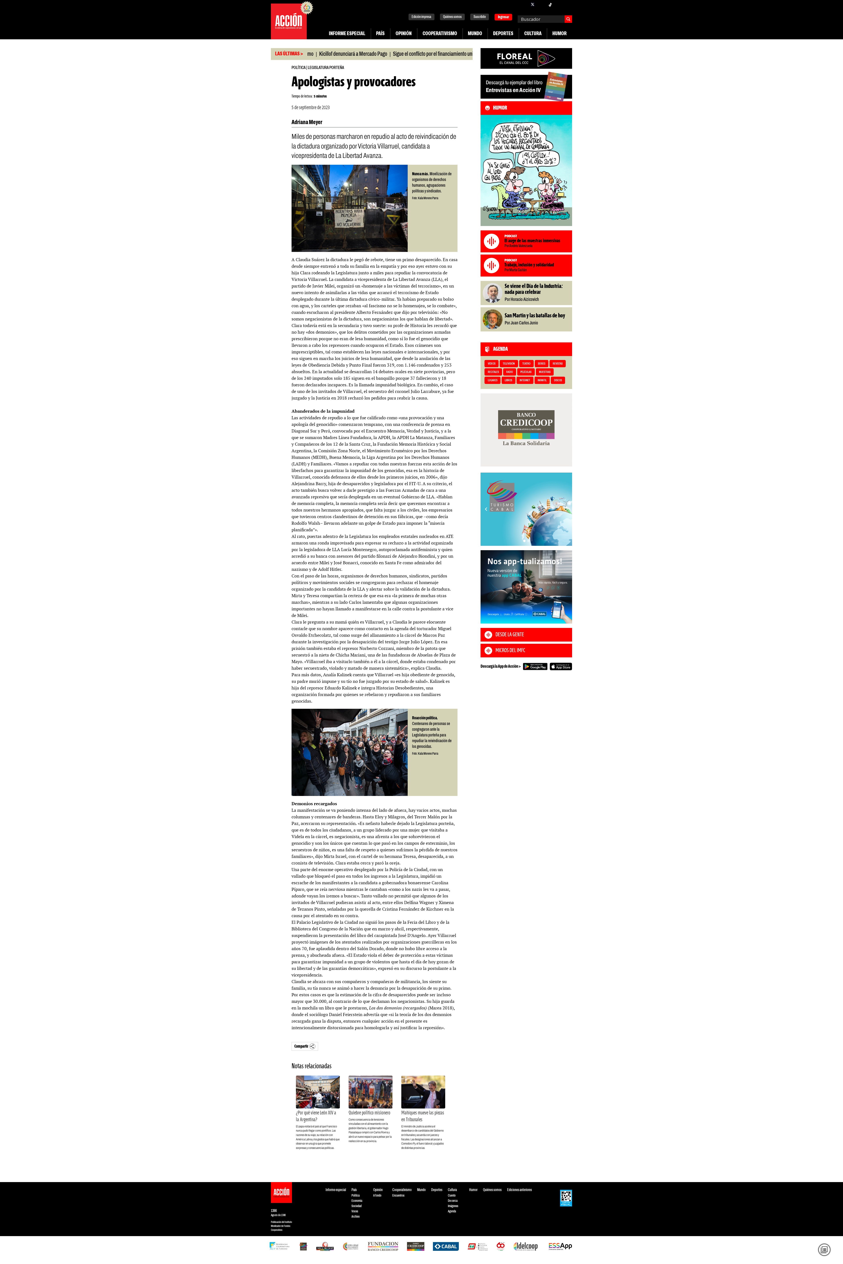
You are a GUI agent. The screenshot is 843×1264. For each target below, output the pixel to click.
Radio (509, 372)
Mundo (475, 33)
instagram (541, 4)
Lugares (492, 380)
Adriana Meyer (307, 122)
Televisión (509, 363)
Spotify (568, 4)
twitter (532, 4)
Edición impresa (421, 17)
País (380, 33)
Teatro (526, 363)
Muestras (545, 372)
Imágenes (453, 1206)
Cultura (533, 33)
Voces (354, 1211)
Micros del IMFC (510, 650)
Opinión (404, 33)
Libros (508, 380)
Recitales (493, 372)
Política (299, 68)
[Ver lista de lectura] (824, 1249)
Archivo (355, 1216)
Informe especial (347, 33)
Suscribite (480, 17)
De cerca (453, 1201)
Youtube (559, 4)
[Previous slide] (486, 509)
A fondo (377, 1195)
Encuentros (398, 1195)
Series (541, 363)
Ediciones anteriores (519, 1190)
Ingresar (503, 17)
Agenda (452, 1211)
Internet (525, 380)
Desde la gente (509, 635)
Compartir (301, 1046)
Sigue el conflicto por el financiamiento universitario (388, 54)
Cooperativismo (440, 33)
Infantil (542, 380)
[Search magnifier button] (568, 19)
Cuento (452, 1195)
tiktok (550, 4)
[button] (524, 541)
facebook (524, 4)
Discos (558, 380)
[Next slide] (566, 509)
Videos (491, 363)
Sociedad (356, 1206)
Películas (525, 372)
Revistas (558, 363)
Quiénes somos (452, 17)
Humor (559, 33)
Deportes (503, 33)
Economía (356, 1201)
